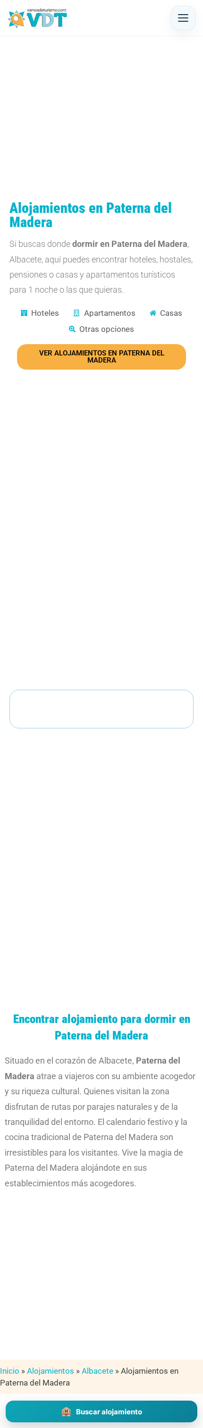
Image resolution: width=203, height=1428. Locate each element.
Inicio (9, 1371)
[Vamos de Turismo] (38, 18)
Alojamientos (50, 1371)
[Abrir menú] (183, 18)
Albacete (97, 1371)
